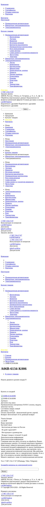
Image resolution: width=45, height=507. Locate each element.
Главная (4, 2)
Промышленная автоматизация (17, 23)
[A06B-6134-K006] (8, 396)
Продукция (5, 20)
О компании (9, 8)
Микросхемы (14, 68)
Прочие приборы (16, 74)
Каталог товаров (7, 31)
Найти (25, 109)
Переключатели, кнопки (19, 70)
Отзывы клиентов (12, 12)
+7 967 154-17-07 (7, 92)
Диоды (12, 62)
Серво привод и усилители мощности (24, 53)
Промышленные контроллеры (21, 47)
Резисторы (13, 80)
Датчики (13, 39)
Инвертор (13, 41)
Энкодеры (13, 57)
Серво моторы (15, 51)
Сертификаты (10, 10)
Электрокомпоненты (13, 27)
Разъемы (13, 78)
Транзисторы (14, 84)
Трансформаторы (16, 86)
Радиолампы (14, 76)
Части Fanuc (14, 55)
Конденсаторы (15, 66)
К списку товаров (11, 374)
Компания (4, 4)
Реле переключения (17, 49)
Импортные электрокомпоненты (17, 25)
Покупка (4, 90)
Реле (11, 82)
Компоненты (14, 64)
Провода (13, 72)
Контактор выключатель (19, 45)
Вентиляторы (15, 37)
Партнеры (9, 14)
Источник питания (17, 43)
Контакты (4, 18)
